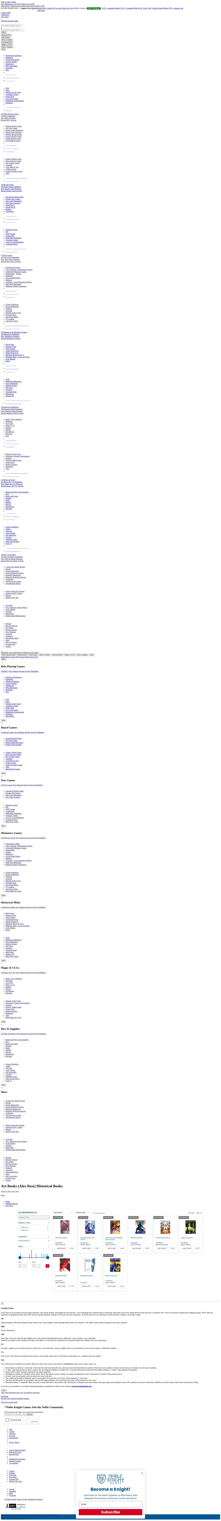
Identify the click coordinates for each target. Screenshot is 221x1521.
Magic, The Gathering (14, 419)
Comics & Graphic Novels (15, 567)
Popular (8, 624)
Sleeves (8, 430)
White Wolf (10, 97)
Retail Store (41, 8)
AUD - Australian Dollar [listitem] (111, 8)
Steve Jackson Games (13, 161)
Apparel (8, 612)
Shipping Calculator (15, 1457)
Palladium (9, 103)
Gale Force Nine (12, 321)
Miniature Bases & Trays (15, 355)
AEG (7, 173)
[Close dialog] (142, 1473)
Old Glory (9, 388)
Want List (65, 8)
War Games (6, 37)
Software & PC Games (14, 593)
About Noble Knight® (17, 1450)
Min (19, 1262)
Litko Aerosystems (12, 541)
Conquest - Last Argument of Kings (19, 282)
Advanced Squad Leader (15, 197)
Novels (8, 569)
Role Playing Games (9, 655)
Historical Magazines (13, 575)
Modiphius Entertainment (15, 101)
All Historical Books (13, 584)
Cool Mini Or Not (12, 167)
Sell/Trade (41, 11)
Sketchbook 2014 (111, 1276)
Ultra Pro (9, 531)
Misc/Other (10, 614)
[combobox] (11, 25)
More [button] (3, 1196)
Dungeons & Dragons (14, 56)
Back (3, 659)
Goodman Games (12, 94)
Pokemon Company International (18, 456)
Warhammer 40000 (12, 844)
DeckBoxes (10, 432)
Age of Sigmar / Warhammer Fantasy (19, 270)
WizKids (9, 309)
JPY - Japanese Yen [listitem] (176, 8)
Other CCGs (10, 426)
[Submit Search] (24, 30)
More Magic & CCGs (13, 1018)
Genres (8, 646)
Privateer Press (11, 315)
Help (11, 1429)
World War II (10, 207)
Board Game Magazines (14, 130)
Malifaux (9, 280)
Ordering (12, 1434)
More (3, 49)
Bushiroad (9, 467)
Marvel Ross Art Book (163, 1238)
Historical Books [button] (24, 1241)
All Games (5, 17)
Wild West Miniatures (13, 284)
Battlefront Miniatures (13, 381)
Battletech (9, 276)
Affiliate (12, 1473)
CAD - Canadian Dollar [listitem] (129, 8)
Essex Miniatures (12, 383)
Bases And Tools (12, 496)
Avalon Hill (10, 236)
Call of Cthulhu (11, 62)
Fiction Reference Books (15, 573)
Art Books (9, 579)
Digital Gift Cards (12, 598)
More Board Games (13, 769)
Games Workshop (12, 304)
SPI (7, 232)
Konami (8, 458)
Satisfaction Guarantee (17, 1459)
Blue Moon (10, 394)
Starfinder (9, 68)
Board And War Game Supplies (17, 492)
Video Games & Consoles (15, 591)
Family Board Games (13, 139)
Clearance (9, 636)
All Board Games (7, 732)
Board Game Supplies (14, 132)
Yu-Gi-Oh (9, 423)
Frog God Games (12, 99)
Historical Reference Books (16, 577)
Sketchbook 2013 (186, 1238)
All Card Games (11, 128)
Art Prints (9, 605)
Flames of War (11, 347)
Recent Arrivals (11, 630)
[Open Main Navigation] (2, 19)
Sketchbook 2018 (61, 1238)
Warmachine (10, 274)
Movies (8, 596)
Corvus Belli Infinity (13, 278)
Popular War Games (13, 199)
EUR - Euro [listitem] (142, 8)
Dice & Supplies (7, 47)
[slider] (19, 1257)
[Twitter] (15, 1499)
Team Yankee (10, 349)
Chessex (9, 537)
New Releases (11, 632)
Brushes (8, 498)
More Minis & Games (13, 891)
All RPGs (4, 671)
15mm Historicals (12, 351)
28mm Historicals (12, 353)
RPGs (4, 32)
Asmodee (9, 165)
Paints (8, 361)
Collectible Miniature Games (16, 272)
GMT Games (10, 234)
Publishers (35, 671)
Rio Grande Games (13, 163)
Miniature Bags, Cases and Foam (18, 357)
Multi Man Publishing (13, 238)
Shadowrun (10, 64)
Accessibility (13, 1463)
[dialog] (110, 1347)
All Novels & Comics (13, 581)
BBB (11, 1493)
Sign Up (29, 1414)
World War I (10, 205)
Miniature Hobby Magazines (16, 286)
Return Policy (14, 1454)
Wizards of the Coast (13, 92)
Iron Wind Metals (12, 317)
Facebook (12, 1495)
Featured (9, 634)
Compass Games (12, 240)
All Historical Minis (8, 907)
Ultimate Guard (11, 539)
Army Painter (10, 533)
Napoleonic (10, 211)
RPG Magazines (11, 66)
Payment (12, 1436)
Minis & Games (7, 40)
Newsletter (13, 1477)
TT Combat (10, 319)
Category (22, 1237)
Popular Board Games (14, 126)
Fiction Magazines (12, 571)
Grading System (15, 1461)
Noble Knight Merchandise (15, 616)
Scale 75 (9, 544)
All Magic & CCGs (8, 973)
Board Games (6, 35)
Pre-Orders (9, 628)
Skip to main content (8, 2)
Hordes (18, 274)
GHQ (8, 379)
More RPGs (10, 716)
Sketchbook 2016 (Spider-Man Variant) (114, 1238)
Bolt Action (10, 344)
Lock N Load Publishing (15, 242)
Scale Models (10, 359)
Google (11, 1489)
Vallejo (8, 529)
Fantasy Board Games (14, 137)
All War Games (6, 785)
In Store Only (10, 644)
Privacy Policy (14, 1442)
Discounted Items (12, 638)
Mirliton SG (10, 396)
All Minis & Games (8, 838)
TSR (7, 88)
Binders (8, 428)
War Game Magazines (14, 201)
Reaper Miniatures (12, 307)
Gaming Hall (5, 13)
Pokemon (9, 421)
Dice (7, 70)
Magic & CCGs (7, 44)
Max (33, 1262)
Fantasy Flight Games (13, 159)
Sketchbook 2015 (61, 1276)
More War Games (12, 822)
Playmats (9, 434)
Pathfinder (9, 58)
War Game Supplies (13, 203)
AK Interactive (11, 535)
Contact (49, 8)
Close (4, 1390)
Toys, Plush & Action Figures (16, 608)
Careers (12, 1471)
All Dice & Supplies (8, 1034)
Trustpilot (12, 1491)
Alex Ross (9, 1206)
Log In (71, 8)
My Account (56, 8)
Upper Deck (10, 462)
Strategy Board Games (14, 134)
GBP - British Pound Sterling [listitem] (158, 8)
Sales (7, 640)
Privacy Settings (14, 1440)
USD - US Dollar (93, 8)
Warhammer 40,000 (13, 268)
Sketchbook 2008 (86, 1276)
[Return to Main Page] (2, 723)
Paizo (8, 90)
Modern (8, 209)
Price (20, 1247)
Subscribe (110, 1512)
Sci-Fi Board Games (13, 141)
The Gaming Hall (15, 652)
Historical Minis (7, 42)
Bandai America (11, 465)
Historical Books (12, 1204)
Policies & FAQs (15, 1452)
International (13, 1438)
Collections (5, 15)
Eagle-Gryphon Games (14, 171)
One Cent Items (11, 642)
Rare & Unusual (11, 626)
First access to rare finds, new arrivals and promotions (23, 1412)
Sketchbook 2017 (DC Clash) (87, 1238)
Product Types (24, 1223)
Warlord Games (11, 386)
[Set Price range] (47, 1266)
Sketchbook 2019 (136, 1238)
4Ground (9, 311)
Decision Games (11, 230)
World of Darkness (12, 60)
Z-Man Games (11, 169)
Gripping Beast (11, 392)
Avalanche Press (11, 244)
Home (8, 1202)
